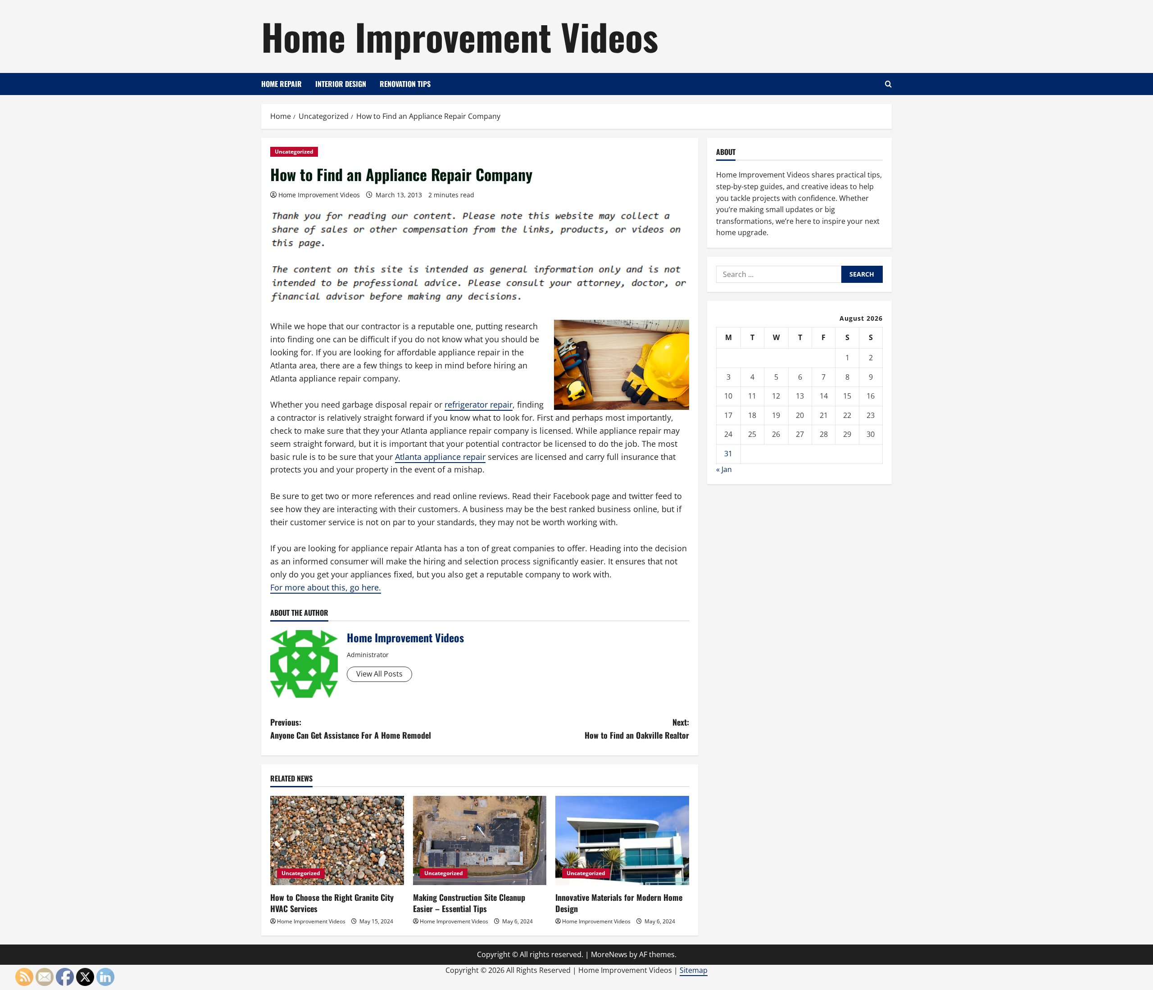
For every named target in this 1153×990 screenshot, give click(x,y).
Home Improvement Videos (459, 36)
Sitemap (694, 970)
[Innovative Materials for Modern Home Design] (622, 840)
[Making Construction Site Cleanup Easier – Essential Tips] (480, 840)
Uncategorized (294, 151)
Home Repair (281, 83)
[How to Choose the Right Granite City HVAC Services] (337, 840)
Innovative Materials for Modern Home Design (618, 902)
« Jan (724, 469)
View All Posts (379, 674)
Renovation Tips (405, 83)
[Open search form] (888, 84)
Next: (637, 728)
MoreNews (609, 954)
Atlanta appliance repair (440, 456)
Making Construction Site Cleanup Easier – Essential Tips (469, 902)
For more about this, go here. (325, 587)
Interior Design (340, 83)
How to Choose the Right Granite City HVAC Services (332, 902)
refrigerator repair (479, 404)
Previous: (350, 728)
